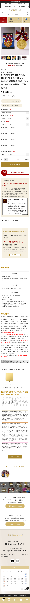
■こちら (25, 342)
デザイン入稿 (8, 3)
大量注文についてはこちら (15, 506)
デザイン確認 (8, 6)
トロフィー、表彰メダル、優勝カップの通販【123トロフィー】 (12, 24)
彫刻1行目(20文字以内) (8, 127)
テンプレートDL (22, 3)
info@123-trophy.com (15, 550)
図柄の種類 (6, 110)
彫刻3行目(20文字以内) (8, 139)
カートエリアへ (25, 593)
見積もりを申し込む (15, 524)
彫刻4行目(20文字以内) (8, 145)
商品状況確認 (22, 6)
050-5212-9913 (16, 543)
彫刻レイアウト (7, 115)
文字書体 (5, 121)
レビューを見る (11, 96)
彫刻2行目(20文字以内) (8, 133)
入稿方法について (8, 151)
